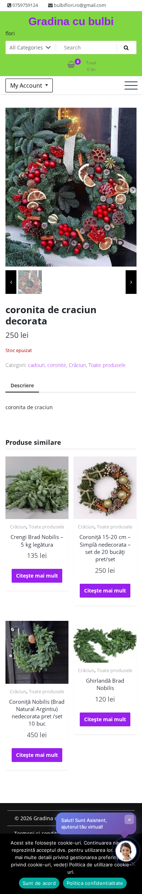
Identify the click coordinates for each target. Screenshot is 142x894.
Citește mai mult (37, 575)
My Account (27, 85)
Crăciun (77, 365)
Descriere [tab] (22, 385)
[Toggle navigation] (131, 85)
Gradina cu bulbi (71, 21)
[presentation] (10, 282)
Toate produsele (107, 365)
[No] (133, 863)
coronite (56, 365)
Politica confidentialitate (95, 883)
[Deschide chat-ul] (126, 851)
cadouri (36, 365)
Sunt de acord (39, 883)
